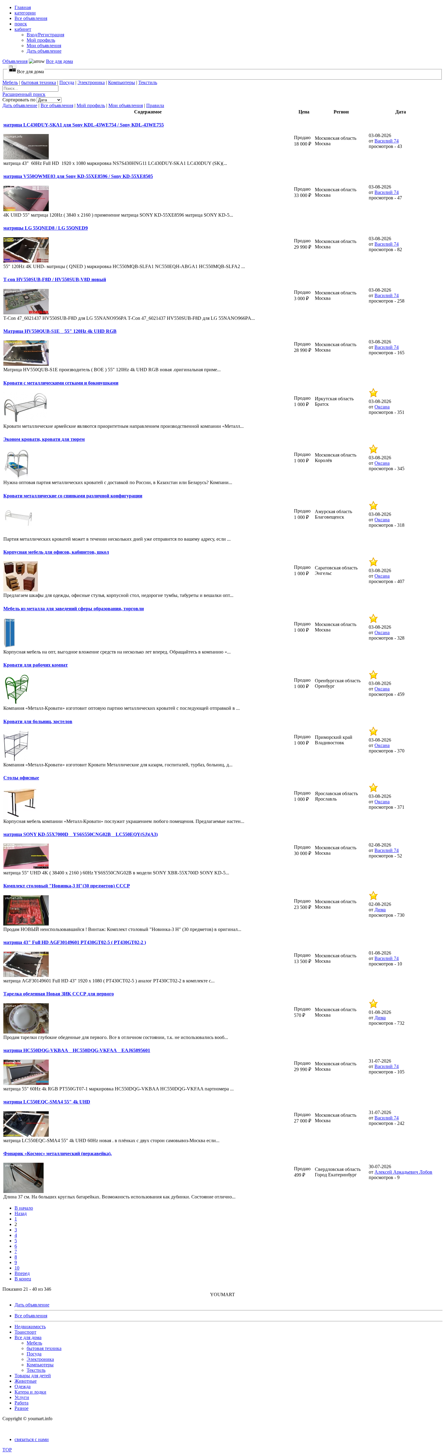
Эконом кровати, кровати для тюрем (44, 439)
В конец (23, 1278)
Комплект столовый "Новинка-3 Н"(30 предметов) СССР (66, 885)
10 (17, 1267)
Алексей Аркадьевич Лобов (403, 1172)
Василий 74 (386, 140)
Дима (380, 909)
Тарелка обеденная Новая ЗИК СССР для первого (58, 993)
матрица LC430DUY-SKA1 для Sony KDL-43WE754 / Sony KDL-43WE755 (83, 124)
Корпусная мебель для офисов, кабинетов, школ (56, 552)
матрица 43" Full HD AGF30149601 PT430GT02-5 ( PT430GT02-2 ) (74, 942)
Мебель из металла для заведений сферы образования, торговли (73, 608)
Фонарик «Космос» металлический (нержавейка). (57, 1153)
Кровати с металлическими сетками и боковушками (60, 382)
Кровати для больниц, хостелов (37, 721)
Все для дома (59, 61)
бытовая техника (38, 82)
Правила (155, 105)
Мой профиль (91, 105)
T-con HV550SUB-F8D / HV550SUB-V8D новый (54, 279)
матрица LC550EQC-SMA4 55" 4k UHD (46, 1101)
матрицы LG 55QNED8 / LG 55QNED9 (45, 228)
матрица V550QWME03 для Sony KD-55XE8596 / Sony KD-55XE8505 (78, 176)
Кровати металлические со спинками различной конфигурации (72, 495)
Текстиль (147, 82)
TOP (7, 1449)
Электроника (91, 82)
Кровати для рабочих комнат (35, 664)
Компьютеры (121, 82)
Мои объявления (125, 105)
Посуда (66, 82)
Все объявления (57, 105)
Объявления (15, 61)
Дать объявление (19, 105)
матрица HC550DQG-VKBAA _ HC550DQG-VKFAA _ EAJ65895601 (76, 1050)
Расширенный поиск (23, 94)
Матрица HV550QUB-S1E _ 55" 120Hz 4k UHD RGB (60, 331)
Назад (21, 1213)
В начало (24, 1208)
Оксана (382, 406)
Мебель (10, 82)
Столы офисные (21, 777)
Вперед (22, 1273)
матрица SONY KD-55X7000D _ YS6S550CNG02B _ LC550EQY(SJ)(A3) (80, 834)
